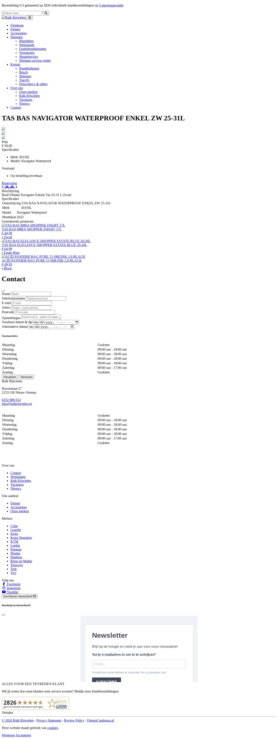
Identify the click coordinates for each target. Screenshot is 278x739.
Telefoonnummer (13, 298)
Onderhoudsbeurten (32, 49)
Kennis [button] (15, 64)
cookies (52, 728)
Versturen (26, 377)
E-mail (6, 303)
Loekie (15, 545)
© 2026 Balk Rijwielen (18, 720)
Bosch (23, 72)
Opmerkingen (11, 318)
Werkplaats (26, 45)
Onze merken (28, 92)
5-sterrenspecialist (111, 5)
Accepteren (23, 735)
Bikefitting (26, 41)
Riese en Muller (21, 561)
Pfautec (15, 553)
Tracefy (24, 80)
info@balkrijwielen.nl (17, 404)
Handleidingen (29, 68)
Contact (15, 107)
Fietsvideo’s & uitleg (33, 84)
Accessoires (18, 33)
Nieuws (24, 103)
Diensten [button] (16, 37)
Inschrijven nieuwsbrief (18, 596)
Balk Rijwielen (29, 96)
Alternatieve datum (15, 326)
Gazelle (15, 530)
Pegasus (16, 549)
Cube (14, 526)
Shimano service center (35, 60)
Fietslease (17, 25)
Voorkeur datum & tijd (17, 322)
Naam (6, 294)
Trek (13, 569)
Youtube (12, 592)
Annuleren (9, 377)
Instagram (13, 588)
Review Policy (74, 720)
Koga (14, 534)
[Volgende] (13, 187)
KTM (14, 541)
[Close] (3, 290)
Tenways (16, 565)
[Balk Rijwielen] (14, 17)
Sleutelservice (28, 56)
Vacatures (25, 100)
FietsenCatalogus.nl (100, 720)
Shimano (25, 76)
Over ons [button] (16, 88)
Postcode (8, 312)
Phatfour (16, 557)
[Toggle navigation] (30, 17)
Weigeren (8, 735)
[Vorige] (6, 187)
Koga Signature (21, 537)
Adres (6, 307)
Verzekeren (27, 53)
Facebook (13, 584)
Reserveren (9, 183)
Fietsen (15, 29)
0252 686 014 (11, 400)
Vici (13, 573)
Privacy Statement (48, 720)
